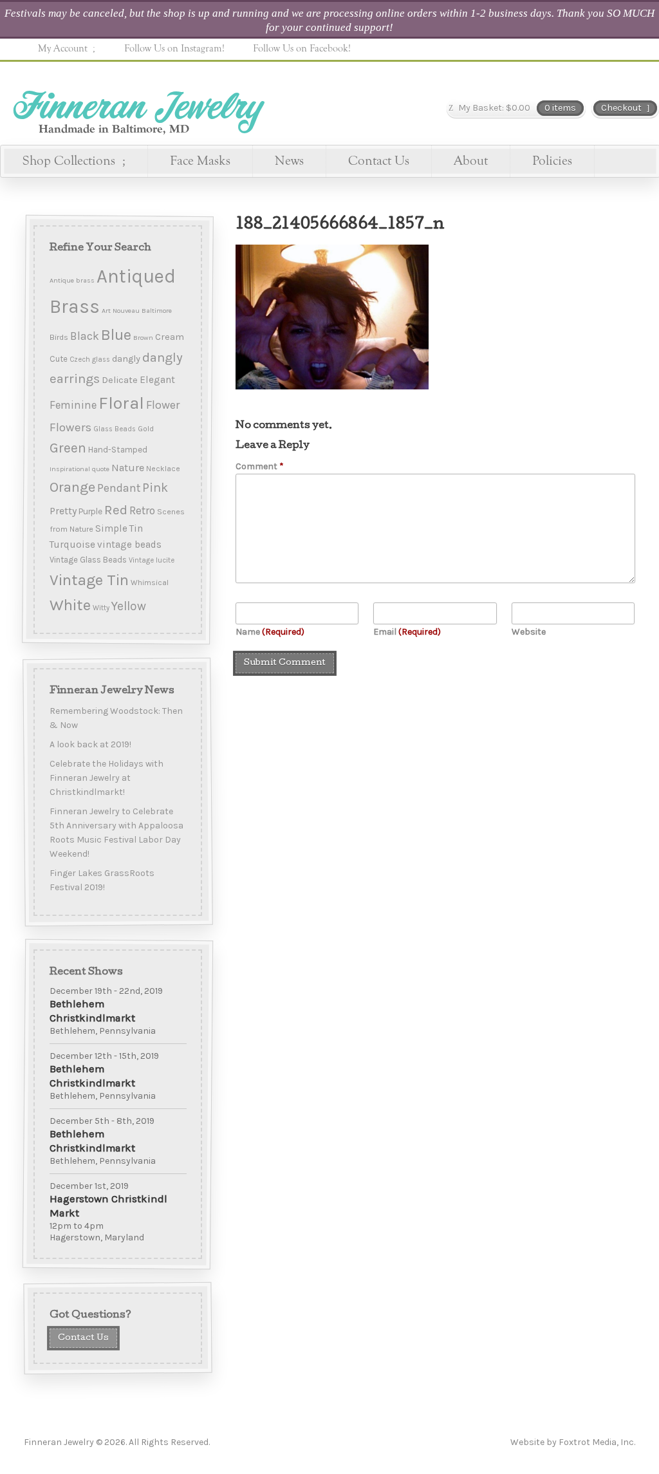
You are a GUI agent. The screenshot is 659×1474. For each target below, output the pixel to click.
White (69, 605)
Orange (72, 487)
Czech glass (89, 359)
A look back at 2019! (90, 744)
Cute (58, 359)
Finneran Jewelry (137, 107)
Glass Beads (114, 429)
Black (84, 336)
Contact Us (378, 161)
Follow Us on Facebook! (302, 48)
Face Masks (200, 161)
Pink (154, 487)
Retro (141, 510)
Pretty (62, 511)
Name (270, 631)
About (471, 161)
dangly (125, 358)
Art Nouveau (120, 310)
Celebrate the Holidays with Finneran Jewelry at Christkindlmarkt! (106, 778)
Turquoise (72, 544)
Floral (121, 403)
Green (67, 448)
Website (529, 631)
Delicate (119, 380)
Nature (127, 468)
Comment (260, 466)
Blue (115, 335)
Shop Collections (69, 161)
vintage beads (129, 544)
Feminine (72, 404)
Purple (90, 511)
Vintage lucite (151, 560)
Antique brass (71, 280)
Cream (168, 336)
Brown (143, 337)
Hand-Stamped (117, 449)
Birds (58, 337)
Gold (145, 428)
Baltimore (156, 310)
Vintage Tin (88, 580)
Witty (100, 608)
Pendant (118, 487)
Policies (552, 161)
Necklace (162, 468)
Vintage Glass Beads (87, 559)
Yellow (128, 606)
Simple (111, 528)
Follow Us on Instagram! (174, 48)
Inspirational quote (79, 469)
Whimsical (149, 582)
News (289, 161)
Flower (162, 405)
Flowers (70, 427)
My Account (63, 48)
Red (115, 510)
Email (407, 631)
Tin (135, 528)
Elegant (156, 380)
